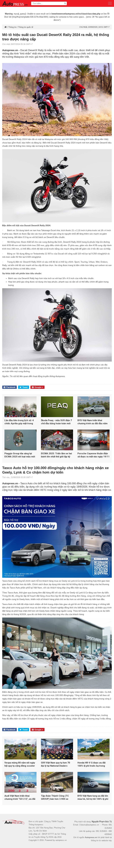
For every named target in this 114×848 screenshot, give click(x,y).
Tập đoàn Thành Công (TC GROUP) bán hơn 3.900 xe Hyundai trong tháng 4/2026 (56, 798)
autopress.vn (61, 840)
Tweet (25, 387)
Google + (39, 387)
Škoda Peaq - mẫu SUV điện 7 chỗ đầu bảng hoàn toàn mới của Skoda (56, 422)
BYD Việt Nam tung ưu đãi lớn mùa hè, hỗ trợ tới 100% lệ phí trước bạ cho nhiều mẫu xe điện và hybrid (92, 798)
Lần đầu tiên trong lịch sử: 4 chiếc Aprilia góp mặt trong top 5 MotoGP (19, 422)
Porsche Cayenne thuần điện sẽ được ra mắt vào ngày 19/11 (93, 455)
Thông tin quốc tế (25, 27)
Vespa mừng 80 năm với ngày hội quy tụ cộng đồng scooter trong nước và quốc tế (19, 764)
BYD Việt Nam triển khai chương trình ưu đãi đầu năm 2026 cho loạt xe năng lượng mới (92, 422)
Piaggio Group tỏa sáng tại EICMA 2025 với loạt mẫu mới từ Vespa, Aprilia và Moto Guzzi (19, 455)
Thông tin (12, 27)
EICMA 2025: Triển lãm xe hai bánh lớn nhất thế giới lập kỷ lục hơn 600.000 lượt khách (56, 455)
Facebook (10, 387)
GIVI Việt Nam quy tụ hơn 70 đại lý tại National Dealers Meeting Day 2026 (55, 764)
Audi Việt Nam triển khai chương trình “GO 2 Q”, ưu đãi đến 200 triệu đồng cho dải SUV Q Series (19, 798)
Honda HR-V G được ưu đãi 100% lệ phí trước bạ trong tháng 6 (91, 764)
